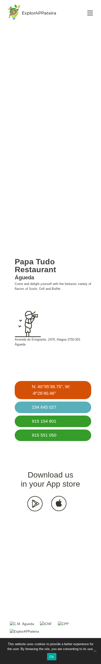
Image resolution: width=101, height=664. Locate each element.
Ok (52, 657)
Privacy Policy (23, 609)
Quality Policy (57, 609)
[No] (94, 651)
